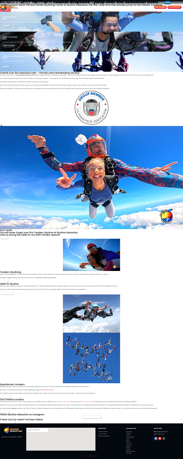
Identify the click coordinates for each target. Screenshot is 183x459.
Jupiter (128, 439)
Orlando (59, 401)
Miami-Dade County (86, 401)
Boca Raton (129, 431)
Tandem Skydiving (15, 2)
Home (5, 2)
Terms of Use (88, 456)
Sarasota (128, 446)
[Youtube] (160, 438)
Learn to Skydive (29, 2)
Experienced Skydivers (103, 436)
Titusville (128, 449)
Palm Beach (67, 401)
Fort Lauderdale (130, 437)
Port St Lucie (129, 444)
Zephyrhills (129, 453)
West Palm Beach (130, 451)
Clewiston (128, 433)
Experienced (40, 2)
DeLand (128, 435)
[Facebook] (156, 438)
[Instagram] (163, 438)
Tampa (128, 447)
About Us (50, 2)
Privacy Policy (95, 456)
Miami (127, 440)
